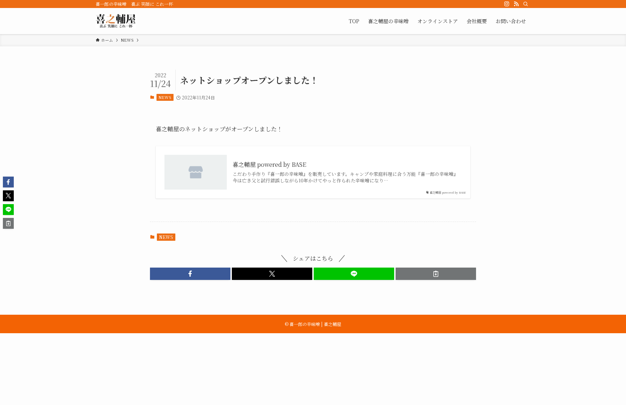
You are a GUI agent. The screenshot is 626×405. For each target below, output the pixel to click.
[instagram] (507, 4)
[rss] (516, 4)
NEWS (164, 97)
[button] (190, 274)
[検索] (525, 4)
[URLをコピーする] (436, 274)
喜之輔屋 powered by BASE (269, 165)
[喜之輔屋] (116, 21)
